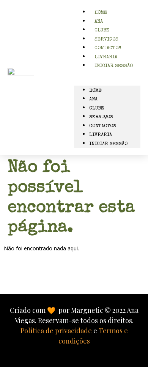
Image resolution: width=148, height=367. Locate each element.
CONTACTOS (102, 126)
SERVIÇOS (101, 117)
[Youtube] (101, 278)
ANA (93, 99)
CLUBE (96, 108)
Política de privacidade (56, 330)
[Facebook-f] (83, 278)
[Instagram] (65, 278)
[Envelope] (47, 278)
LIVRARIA (100, 135)
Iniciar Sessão (113, 66)
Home (95, 90)
